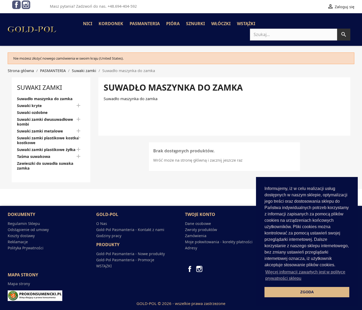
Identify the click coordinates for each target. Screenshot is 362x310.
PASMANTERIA (145, 23)
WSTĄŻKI (246, 23)
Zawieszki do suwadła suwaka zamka (45, 166)
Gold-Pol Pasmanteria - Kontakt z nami (130, 229)
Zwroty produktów (201, 229)
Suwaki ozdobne (32, 112)
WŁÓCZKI (221, 23)
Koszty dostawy (21, 235)
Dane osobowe (198, 223)
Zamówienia (195, 235)
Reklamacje (18, 241)
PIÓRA (173, 23)
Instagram (26, 5)
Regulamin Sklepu (24, 223)
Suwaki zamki (39, 87)
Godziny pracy (108, 235)
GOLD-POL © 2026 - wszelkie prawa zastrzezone (180, 303)
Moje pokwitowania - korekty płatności (219, 241)
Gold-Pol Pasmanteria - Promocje (125, 259)
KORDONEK (111, 23)
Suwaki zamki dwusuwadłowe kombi (45, 122)
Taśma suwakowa (33, 156)
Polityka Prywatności (25, 247)
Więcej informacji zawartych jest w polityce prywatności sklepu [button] (305, 275)
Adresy (191, 247)
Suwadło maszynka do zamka (45, 98)
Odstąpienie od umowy (28, 229)
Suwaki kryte (29, 105)
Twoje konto (200, 214)
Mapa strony (19, 283)
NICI (87, 23)
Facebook (16, 5)
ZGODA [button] (307, 292)
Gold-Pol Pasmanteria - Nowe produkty (130, 253)
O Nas (101, 223)
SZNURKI (195, 23)
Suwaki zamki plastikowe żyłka (46, 149)
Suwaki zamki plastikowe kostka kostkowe (48, 140)
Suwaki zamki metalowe (40, 131)
